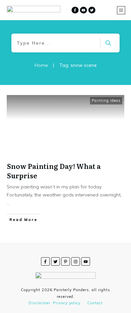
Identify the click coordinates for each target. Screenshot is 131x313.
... (8, 203)
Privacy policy (67, 303)
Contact (95, 303)
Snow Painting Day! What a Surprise (54, 170)
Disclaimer (39, 303)
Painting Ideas (106, 100)
